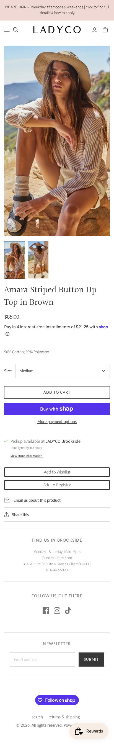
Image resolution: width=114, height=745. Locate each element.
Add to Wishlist (57, 472)
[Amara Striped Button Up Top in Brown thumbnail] (14, 260)
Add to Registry (57, 485)
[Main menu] (7, 30)
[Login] (94, 30)
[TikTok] (68, 610)
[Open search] (16, 30)
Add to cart (57, 392)
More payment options (57, 421)
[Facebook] (46, 610)
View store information (27, 456)
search (37, 717)
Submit (91, 659)
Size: (8, 370)
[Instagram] (57, 610)
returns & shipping (64, 717)
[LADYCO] (57, 29)
